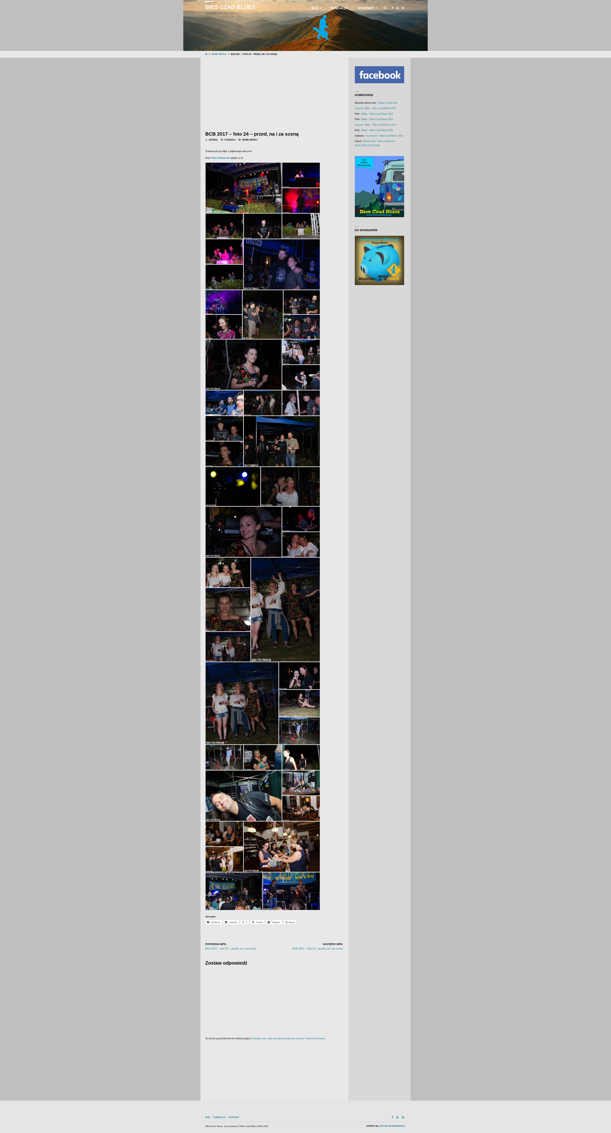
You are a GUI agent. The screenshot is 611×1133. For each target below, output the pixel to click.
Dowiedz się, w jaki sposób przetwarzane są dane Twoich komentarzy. (289, 1038)
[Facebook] (392, 8)
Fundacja (219, 1117)
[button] (243, 187)
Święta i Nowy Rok (387, 102)
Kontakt (234, 1117)
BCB (207, 1117)
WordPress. (399, 1126)
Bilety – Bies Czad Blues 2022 (380, 108)
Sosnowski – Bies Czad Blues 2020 (384, 135)
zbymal (358, 108)
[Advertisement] (274, 93)
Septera (383, 1126)
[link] (385, 8)
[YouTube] (397, 8)
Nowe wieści (219, 54)
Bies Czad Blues (230, 7)
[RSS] (403, 8)
